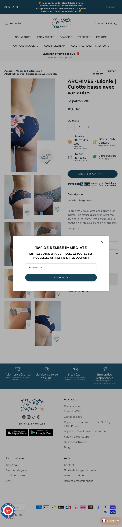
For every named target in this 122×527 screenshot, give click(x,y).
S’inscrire (61, 277)
